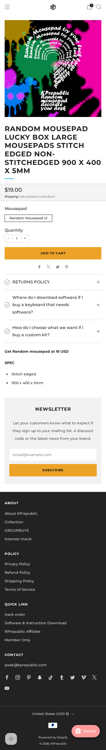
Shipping (11, 196)
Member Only (17, 640)
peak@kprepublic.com (26, 665)
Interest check (18, 539)
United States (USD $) (50, 714)
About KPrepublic (21, 513)
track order (15, 614)
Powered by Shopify (53, 737)
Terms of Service (20, 589)
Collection (14, 522)
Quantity (14, 230)
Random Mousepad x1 (28, 218)
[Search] (98, 6)
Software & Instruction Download (36, 623)
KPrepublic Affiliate (22, 631)
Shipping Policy (19, 581)
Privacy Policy (17, 564)
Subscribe (53, 470)
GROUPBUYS (17, 530)
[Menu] (7, 7)
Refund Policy (17, 572)
